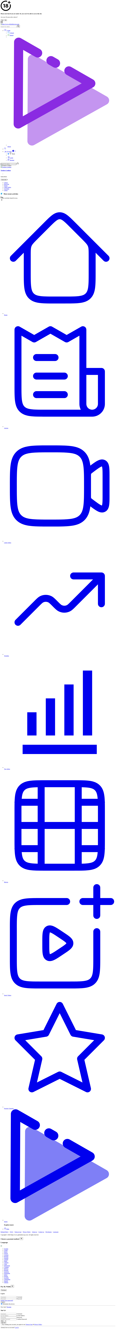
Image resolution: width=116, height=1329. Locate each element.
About (5, 190)
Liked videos (7, 187)
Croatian (6, 1267)
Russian (6, 1256)
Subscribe (3, 179)
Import (11, 35)
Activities (6, 189)
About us (34, 1232)
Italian (5, 1275)
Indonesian (7, 1265)
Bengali (6, 1270)
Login (11, 158)
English (6, 1249)
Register (12, 160)
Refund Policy (4, 1232)
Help (7, 1229)
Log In (17, 1327)
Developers (49, 1232)
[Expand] (2, 22)
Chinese (6, 1262)
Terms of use (18, 1232)
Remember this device (9, 1304)
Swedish (6, 1278)
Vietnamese (7, 1279)
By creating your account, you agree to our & (22, 1324)
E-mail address (21, 1315)
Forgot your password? (7, 1300)
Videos (6, 182)
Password (19, 1299)
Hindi (5, 1261)
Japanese (6, 1272)
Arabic (6, 1250)
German (6, 1255)
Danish (6, 1281)
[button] (10, 151)
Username (19, 1297)
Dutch (5, 1252)
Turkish (6, 1259)
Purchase (3, 1290)
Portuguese (7, 1273)
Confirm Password (22, 1319)
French (6, 1253)
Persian (6, 1276)
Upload (12, 33)
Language (55, 1232)
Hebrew (6, 1268)
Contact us (41, 1232)
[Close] (21, 1238)
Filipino (6, 1282)
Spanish (6, 1258)
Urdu (5, 1264)
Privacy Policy (27, 1232)
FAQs (11, 1232)
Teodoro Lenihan (6, 170)
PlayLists (6, 184)
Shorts (5, 185)
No (5, 20)
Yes (2, 20)
